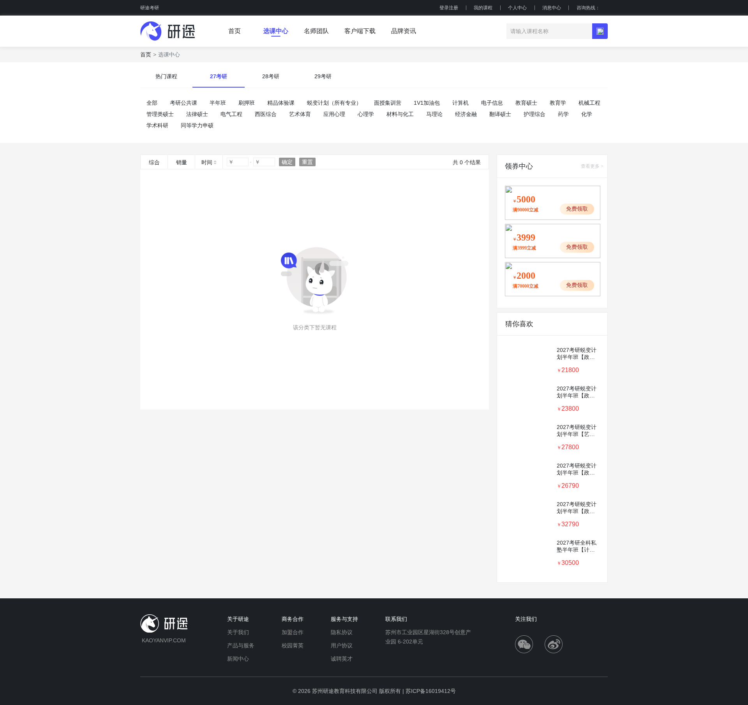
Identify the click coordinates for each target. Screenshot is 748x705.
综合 (154, 162)
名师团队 (316, 31)
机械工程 (589, 103)
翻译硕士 (500, 114)
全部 (151, 103)
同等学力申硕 (197, 125)
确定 (287, 162)
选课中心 (275, 31)
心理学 (366, 114)
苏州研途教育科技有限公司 (345, 691)
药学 (563, 114)
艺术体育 (300, 114)
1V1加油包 (427, 103)
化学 (586, 114)
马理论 (434, 114)
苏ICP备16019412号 (431, 691)
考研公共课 (183, 103)
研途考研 (149, 8)
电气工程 (231, 114)
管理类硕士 (160, 114)
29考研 (323, 76)
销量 (181, 162)
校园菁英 (292, 645)
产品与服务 (240, 645)
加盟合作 (292, 632)
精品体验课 (281, 103)
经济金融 (466, 114)
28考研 (270, 76)
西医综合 (266, 114)
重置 (307, 162)
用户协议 (342, 645)
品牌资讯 (403, 31)
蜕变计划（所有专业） (334, 103)
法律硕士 (197, 114)
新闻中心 (238, 659)
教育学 (558, 103)
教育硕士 (526, 103)
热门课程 (166, 76)
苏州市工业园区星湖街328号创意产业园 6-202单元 (428, 637)
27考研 (218, 76)
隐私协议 (342, 632)
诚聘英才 (342, 659)
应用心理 (334, 114)
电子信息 (492, 103)
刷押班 (246, 103)
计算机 (460, 103)
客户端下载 (360, 31)
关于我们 (238, 632)
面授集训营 (387, 103)
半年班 (218, 103)
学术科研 (157, 125)
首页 (145, 54)
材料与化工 (400, 114)
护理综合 (534, 114)
